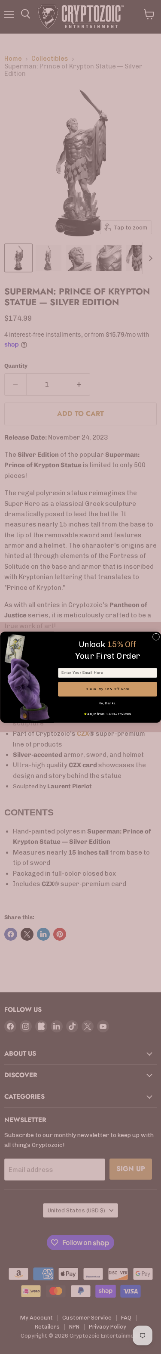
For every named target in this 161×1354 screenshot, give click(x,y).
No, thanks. (107, 703)
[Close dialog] (156, 637)
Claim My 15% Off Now (107, 689)
